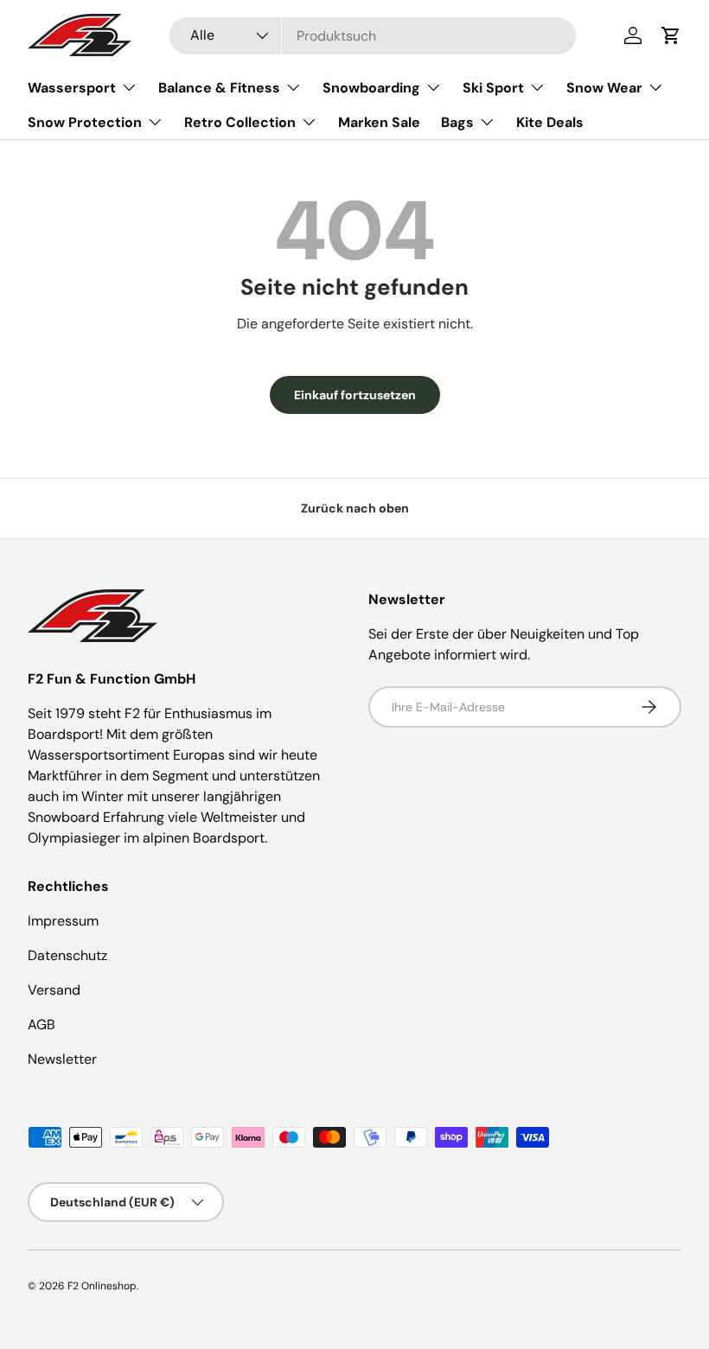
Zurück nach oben (355, 508)
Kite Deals (550, 122)
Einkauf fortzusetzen (355, 395)
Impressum (63, 921)
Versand (54, 990)
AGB (41, 1024)
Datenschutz (67, 955)
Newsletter (62, 1059)
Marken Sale (379, 122)
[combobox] (372, 35)
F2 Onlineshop (102, 1286)
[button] (671, 35)
